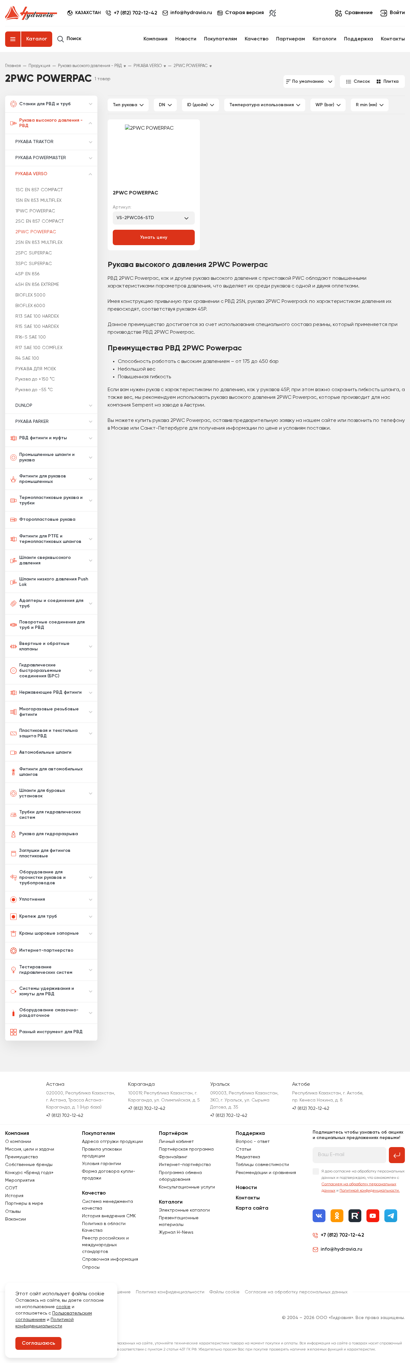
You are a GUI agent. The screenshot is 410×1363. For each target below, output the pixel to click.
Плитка (390, 81)
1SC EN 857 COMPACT (39, 190)
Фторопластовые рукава (47, 519)
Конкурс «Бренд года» (29, 1172)
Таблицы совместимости (262, 1164)
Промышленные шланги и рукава (47, 457)
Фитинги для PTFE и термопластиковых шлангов (50, 539)
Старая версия (244, 12)
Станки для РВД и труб (45, 104)
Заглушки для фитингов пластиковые (44, 853)
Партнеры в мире (24, 1203)
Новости (185, 39)
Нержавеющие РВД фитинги (50, 692)
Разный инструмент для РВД (51, 1032)
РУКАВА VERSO (31, 174)
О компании (18, 1141)
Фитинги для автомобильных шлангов (51, 772)
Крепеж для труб (38, 916)
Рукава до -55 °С (34, 390)
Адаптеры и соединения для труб (51, 603)
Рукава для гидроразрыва (48, 834)
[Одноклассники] (337, 1215)
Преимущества (21, 1157)
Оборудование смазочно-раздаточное (48, 1013)
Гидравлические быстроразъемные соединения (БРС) (40, 670)
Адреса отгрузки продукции (112, 1141)
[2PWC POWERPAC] (154, 154)
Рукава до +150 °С (35, 379)
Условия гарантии (101, 1164)
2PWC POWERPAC (35, 232)
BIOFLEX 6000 (30, 306)
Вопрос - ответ (253, 1141)
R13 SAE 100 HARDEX (37, 316)
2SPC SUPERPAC (33, 253)
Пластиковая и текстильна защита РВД (48, 733)
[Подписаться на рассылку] (397, 1155)
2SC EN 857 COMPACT (39, 221)
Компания (156, 39)
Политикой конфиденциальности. (370, 1191)
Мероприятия (20, 1180)
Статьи (243, 1149)
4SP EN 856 (27, 274)
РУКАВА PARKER (32, 421)
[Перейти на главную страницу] (31, 13)
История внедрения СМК (109, 1216)
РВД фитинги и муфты (43, 438)
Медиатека (248, 1157)
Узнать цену (154, 237)
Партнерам (290, 39)
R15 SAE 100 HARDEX (37, 326)
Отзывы (13, 1211)
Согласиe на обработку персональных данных (296, 1292)
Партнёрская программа (186, 1149)
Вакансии (15, 1219)
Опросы (91, 1267)
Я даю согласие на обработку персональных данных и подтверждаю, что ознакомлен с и (363, 1181)
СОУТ (11, 1188)
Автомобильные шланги (45, 752)
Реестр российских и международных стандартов (105, 1245)
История (14, 1196)
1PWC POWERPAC (35, 211)
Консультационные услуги (187, 1187)
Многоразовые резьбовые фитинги (49, 712)
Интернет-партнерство (46, 950)
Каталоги (324, 39)
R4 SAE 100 (27, 358)
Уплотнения (32, 899)
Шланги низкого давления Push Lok (53, 582)
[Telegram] (390, 1215)
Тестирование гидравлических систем (45, 970)
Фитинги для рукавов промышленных (42, 479)
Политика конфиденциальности (170, 1292)
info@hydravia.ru (341, 1249)
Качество (256, 39)
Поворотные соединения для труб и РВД (52, 625)
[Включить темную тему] (272, 13)
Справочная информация (110, 1259)
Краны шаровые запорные (49, 933)
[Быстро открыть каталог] (12, 39)
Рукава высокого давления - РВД (51, 123)
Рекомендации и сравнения (266, 1172)
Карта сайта (252, 1208)
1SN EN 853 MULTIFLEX (38, 200)
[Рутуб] (354, 1215)
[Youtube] (372, 1215)
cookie (63, 1307)
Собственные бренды (29, 1164)
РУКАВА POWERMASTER (40, 158)
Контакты (393, 39)
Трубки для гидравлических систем (50, 815)
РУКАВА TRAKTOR (34, 142)
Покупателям (220, 39)
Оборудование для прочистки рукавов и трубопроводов (42, 877)
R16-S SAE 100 (30, 337)
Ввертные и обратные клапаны (44, 646)
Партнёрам (173, 1133)
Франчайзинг (173, 1157)
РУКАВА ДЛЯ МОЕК (35, 369)
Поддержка (358, 39)
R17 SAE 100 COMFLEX (38, 348)
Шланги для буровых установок (42, 793)
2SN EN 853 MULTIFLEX (38, 242)
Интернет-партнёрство (185, 1164)
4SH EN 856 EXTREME (37, 284)
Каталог (36, 39)
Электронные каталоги (184, 1210)
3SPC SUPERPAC (33, 263)
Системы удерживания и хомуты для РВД (46, 991)
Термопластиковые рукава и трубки (51, 500)
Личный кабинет (176, 1141)
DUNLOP (23, 405)
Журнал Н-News (176, 1232)
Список (362, 81)
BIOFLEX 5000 (30, 295)
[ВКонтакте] (319, 1215)
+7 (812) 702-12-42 (135, 13)
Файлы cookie (224, 1292)
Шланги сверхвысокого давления (45, 560)
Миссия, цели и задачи (29, 1149)
